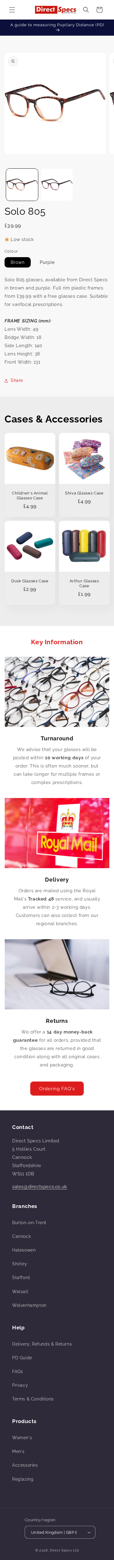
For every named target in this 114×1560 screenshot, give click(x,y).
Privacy (20, 1385)
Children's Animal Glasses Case (30, 495)
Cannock (21, 1236)
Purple (47, 262)
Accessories (25, 1465)
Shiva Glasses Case (84, 493)
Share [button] (17, 380)
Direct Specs (61, 1550)
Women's (22, 1437)
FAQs (17, 1371)
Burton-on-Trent (29, 1222)
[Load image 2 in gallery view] (57, 185)
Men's (18, 1451)
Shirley (19, 1263)
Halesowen (24, 1250)
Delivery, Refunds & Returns (42, 1344)
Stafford (21, 1277)
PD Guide (22, 1357)
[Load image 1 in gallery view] (22, 185)
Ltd (76, 1550)
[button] (12, 9)
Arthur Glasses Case (84, 583)
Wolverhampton (29, 1305)
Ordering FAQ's (57, 1088)
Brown (18, 262)
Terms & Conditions (33, 1398)
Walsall (20, 1291)
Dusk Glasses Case (30, 581)
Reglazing (22, 1479)
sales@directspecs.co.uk (39, 1186)
